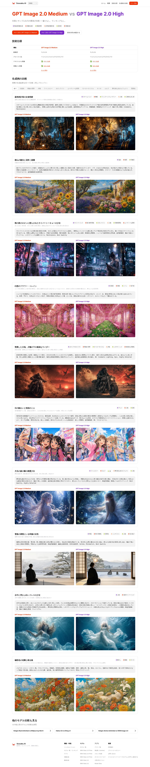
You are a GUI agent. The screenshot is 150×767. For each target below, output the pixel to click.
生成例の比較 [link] (123, 3)
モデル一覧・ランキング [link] (71, 750)
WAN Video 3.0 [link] (84, 760)
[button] (32, 730)
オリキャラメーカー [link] (100, 757)
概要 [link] (108, 3)
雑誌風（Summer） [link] (100, 750)
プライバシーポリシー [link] (114, 750)
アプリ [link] (66, 753)
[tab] (15, 88)
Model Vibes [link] (98, 763)
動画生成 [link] (66, 760)
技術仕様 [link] (114, 3)
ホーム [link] (103, 3)
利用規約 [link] (110, 747)
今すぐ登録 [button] (134, 3)
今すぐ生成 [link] (47, 61)
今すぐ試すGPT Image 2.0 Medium (25, 32)
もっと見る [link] (44, 70)
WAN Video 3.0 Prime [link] (86, 750)
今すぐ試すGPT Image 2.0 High (52, 32)
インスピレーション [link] (69, 747)
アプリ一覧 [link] (98, 747)
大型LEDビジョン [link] (99, 760)
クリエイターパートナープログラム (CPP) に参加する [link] (123, 757)
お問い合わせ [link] (112, 753)
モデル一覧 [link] (83, 747)
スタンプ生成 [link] (98, 753)
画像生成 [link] (66, 757)
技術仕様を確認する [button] (73, 32)
